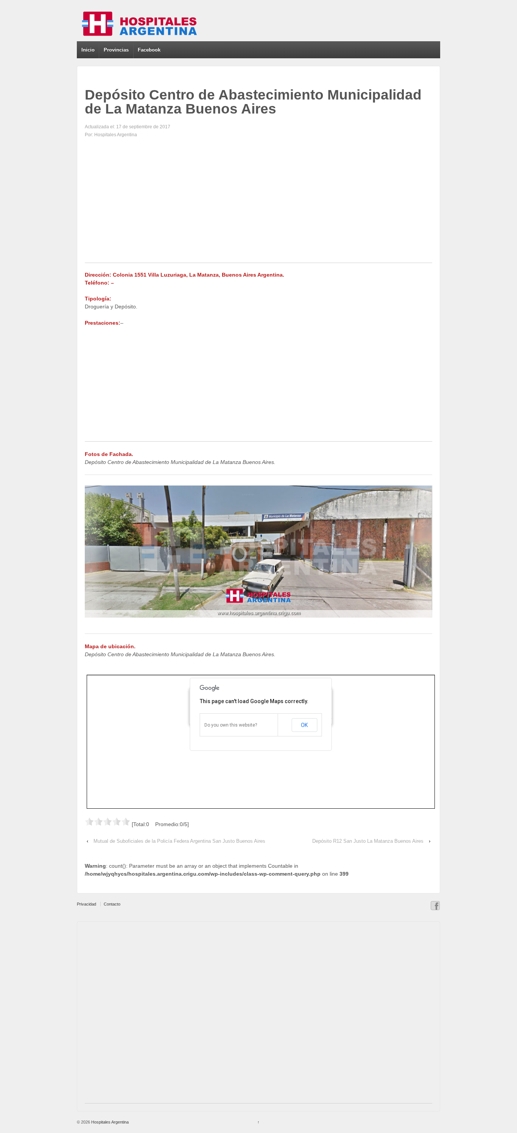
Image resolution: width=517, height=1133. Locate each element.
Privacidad (86, 904)
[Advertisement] (258, 210)
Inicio (88, 50)
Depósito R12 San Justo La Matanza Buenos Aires (368, 841)
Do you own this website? (230, 725)
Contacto (112, 904)
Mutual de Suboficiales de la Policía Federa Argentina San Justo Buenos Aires (179, 841)
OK (304, 725)
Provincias (116, 50)
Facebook (149, 50)
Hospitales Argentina (109, 1122)
